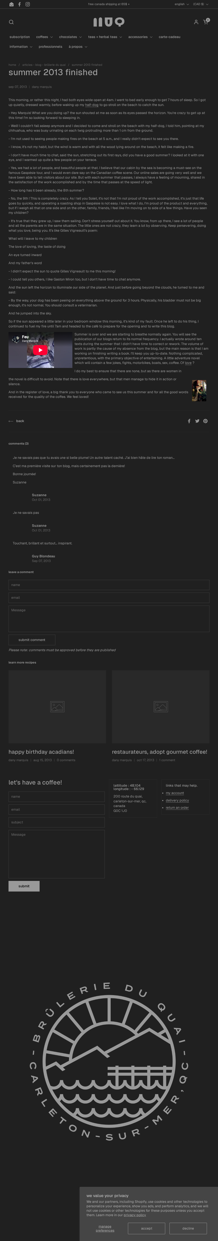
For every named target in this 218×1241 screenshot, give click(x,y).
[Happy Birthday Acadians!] (57, 706)
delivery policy (177, 800)
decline (188, 1228)
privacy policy (135, 1215)
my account (175, 793)
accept (146, 1228)
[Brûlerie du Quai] (109, 22)
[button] (11, 22)
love (188, 363)
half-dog (92, 105)
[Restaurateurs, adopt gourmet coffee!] (160, 706)
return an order (177, 807)
